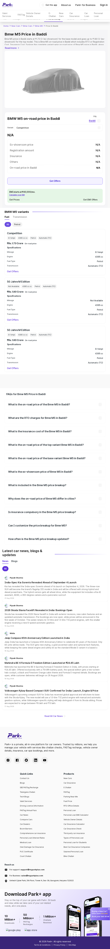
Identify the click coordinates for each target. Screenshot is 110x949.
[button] (55, 587)
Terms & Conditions (42, 945)
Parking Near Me (71, 797)
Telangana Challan (27, 792)
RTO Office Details (71, 806)
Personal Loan (70, 810)
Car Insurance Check (72, 829)
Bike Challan (69, 856)
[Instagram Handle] (8, 760)
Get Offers (55, 181)
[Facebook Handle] (17, 760)
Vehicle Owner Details (73, 819)
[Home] (7, 5)
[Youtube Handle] (44, 760)
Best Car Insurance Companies (77, 847)
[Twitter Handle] (26, 760)
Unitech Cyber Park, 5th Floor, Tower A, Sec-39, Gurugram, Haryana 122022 (41, 880)
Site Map (72, 945)
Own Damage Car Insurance (32, 847)
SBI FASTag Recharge (29, 787)
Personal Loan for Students (75, 842)
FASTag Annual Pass (28, 810)
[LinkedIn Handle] (35, 760)
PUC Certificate (26, 852)
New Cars (15, 26)
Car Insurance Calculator (74, 824)
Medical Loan (25, 842)
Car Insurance (70, 783)
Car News (24, 815)
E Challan (67, 787)
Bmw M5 (39, 26)
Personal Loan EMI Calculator (76, 815)
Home (6, 26)
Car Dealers (25, 824)
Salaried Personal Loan (73, 852)
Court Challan (25, 856)
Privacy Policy (59, 945)
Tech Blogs (24, 797)
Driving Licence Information (31, 806)
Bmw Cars (27, 26)
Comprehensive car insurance (33, 833)
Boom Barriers (26, 829)
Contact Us (24, 778)
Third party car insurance (74, 833)
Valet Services (26, 801)
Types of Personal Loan (74, 838)
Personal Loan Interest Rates (32, 838)
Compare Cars (26, 819)
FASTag (67, 792)
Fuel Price (68, 801)
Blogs (22, 783)
